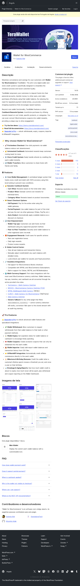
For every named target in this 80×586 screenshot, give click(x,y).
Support (44, 539)
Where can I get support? (11, 490)
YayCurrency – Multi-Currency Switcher (22, 285)
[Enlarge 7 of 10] (49, 396)
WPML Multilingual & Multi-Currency (20, 291)
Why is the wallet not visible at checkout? (17, 483)
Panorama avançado (62, 142)
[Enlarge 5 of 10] (32, 428)
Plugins (23, 543)
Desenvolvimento (45, 67)
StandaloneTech (37, 517)
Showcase (25, 536)
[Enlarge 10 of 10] (49, 423)
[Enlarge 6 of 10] (49, 387)
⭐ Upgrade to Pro (9, 320)
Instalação (31, 67)
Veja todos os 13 (73, 116)
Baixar (74, 57)
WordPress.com (8, 552)
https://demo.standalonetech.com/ (31, 125)
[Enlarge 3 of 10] (32, 387)
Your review (59, 178)
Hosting (5, 543)
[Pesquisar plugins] (23, 21)
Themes (24, 539)
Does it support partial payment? (13, 471)
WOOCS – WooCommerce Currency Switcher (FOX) (26, 288)
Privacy (4, 546)
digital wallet (73, 124)
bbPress (6, 559)
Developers (45, 543)
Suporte (75, 67)
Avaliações (19, 67)
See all (75, 178)
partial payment (72, 128)
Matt (4, 556)
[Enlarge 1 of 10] (15, 387)
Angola (9, 572)
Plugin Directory (7, 9)
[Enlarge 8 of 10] (49, 404)
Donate (64, 543)
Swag (63, 546)
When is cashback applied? (11, 477)
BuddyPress (7, 563)
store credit (73, 132)
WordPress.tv (47, 546)
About (4, 536)
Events (62, 539)
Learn (43, 536)
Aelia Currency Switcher (16, 297)
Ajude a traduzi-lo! (61, 14)
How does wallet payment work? (14, 465)
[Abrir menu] (77, 3)
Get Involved (65, 536)
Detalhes (7, 67)
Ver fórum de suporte (62, 201)
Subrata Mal (20, 59)
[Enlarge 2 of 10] (15, 407)
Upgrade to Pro (10, 131)
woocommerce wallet (71, 136)
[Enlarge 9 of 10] (49, 413)
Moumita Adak (11, 521)
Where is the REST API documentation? (16, 496)
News (4, 539)
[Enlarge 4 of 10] (32, 406)
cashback (74, 120)
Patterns (24, 546)
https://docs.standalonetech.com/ (36, 128)
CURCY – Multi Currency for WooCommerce (23, 294)
